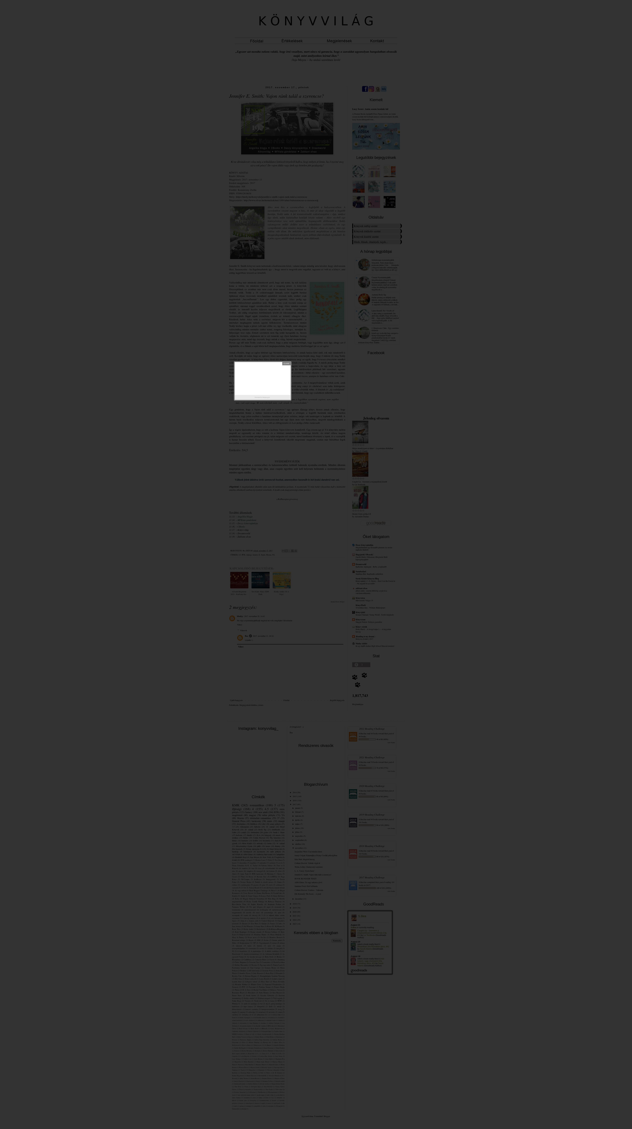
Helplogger (266, 397)
